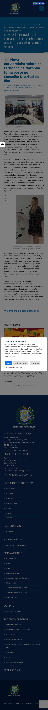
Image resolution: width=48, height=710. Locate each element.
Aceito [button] (9, 363)
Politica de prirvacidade (13, 367)
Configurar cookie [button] (20, 363)
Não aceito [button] (35, 363)
